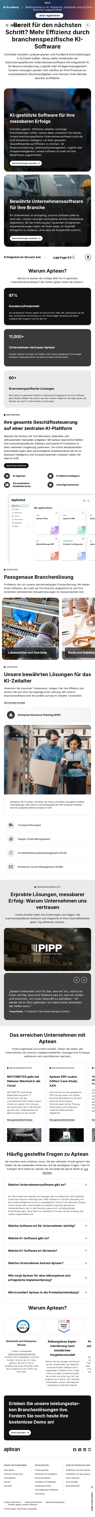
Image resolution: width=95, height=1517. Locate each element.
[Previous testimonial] (77, 980)
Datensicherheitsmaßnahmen (21, 1354)
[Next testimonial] (84, 980)
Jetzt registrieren (49, 15)
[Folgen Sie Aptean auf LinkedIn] (84, 1450)
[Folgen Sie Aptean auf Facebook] (74, 1450)
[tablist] (47, 791)
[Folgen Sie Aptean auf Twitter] (79, 1450)
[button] (30, 629)
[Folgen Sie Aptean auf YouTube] (89, 1450)
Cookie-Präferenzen (12, 1502)
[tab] (47, 715)
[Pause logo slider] (88, 257)
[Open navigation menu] (7, 25)
